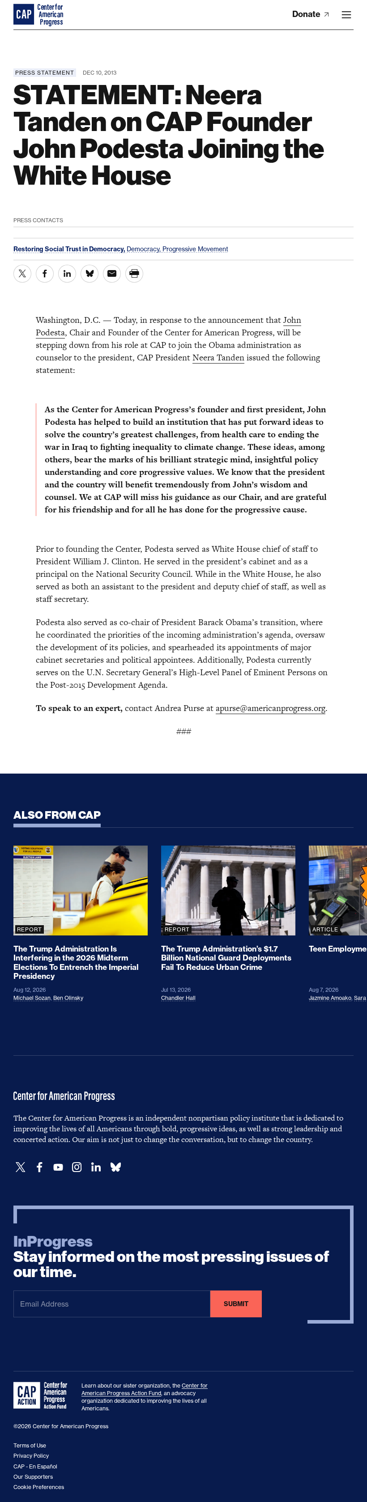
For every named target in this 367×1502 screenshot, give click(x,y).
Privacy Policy (31, 1455)
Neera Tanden (218, 357)
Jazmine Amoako (330, 997)
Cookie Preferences (38, 1487)
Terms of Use (29, 1445)
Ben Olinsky (68, 997)
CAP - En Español (35, 1466)
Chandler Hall (178, 997)
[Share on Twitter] (22, 274)
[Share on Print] (134, 274)
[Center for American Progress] (24, 14)
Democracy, (144, 249)
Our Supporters (33, 1476)
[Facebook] (39, 1167)
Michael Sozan (32, 997)
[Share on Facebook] (45, 274)
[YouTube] (58, 1167)
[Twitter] (20, 1167)
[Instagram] (77, 1167)
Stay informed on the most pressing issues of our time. (171, 1257)
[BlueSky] (115, 1167)
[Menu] (346, 15)
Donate (307, 14)
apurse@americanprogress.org (270, 708)
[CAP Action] (43, 1395)
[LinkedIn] (96, 1167)
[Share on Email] (112, 274)
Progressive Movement (195, 249)
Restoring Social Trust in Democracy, (70, 249)
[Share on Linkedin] (67, 274)
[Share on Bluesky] (89, 274)
